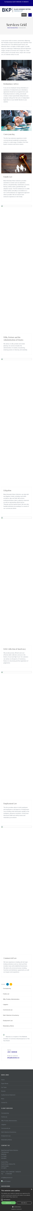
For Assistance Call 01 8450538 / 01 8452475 (16, 1)
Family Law (7, 177)
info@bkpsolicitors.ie (6, 1177)
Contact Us (4, 1102)
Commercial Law (10, 958)
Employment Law (10, 803)
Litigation (7, 490)
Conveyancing (9, 134)
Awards (3, 1091)
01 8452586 (9, 1173)
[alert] (16, 1199)
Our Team (4, 1087)
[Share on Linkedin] (7, 984)
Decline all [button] (24, 1202)
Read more (15, 1197)
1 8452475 (18, 1171)
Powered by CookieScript (16, 1209)
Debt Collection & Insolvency (14, 649)
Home (2, 1079)
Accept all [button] (8, 1202)
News (2, 1098)
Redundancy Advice (11, 84)
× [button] (31, 1189)
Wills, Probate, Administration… (11, 999)
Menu (24, 14)
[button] (16, 1207)
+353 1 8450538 (10, 1171)
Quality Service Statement (8, 1095)
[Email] (11, 984)
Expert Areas (4, 1083)
